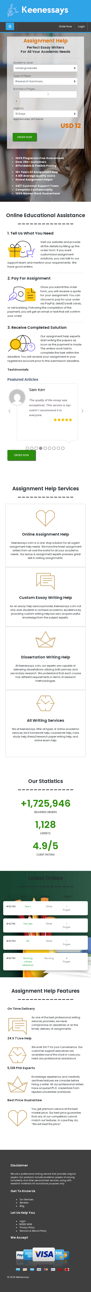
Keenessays (22, 1277)
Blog (22, 1206)
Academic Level (23, 62)
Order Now (65, 26)
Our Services (26, 1199)
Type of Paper (22, 76)
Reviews (24, 1202)
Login (81, 26)
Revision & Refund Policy (33, 1230)
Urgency (18, 108)
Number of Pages (24, 89)
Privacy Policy (27, 1227)
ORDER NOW (24, 137)
